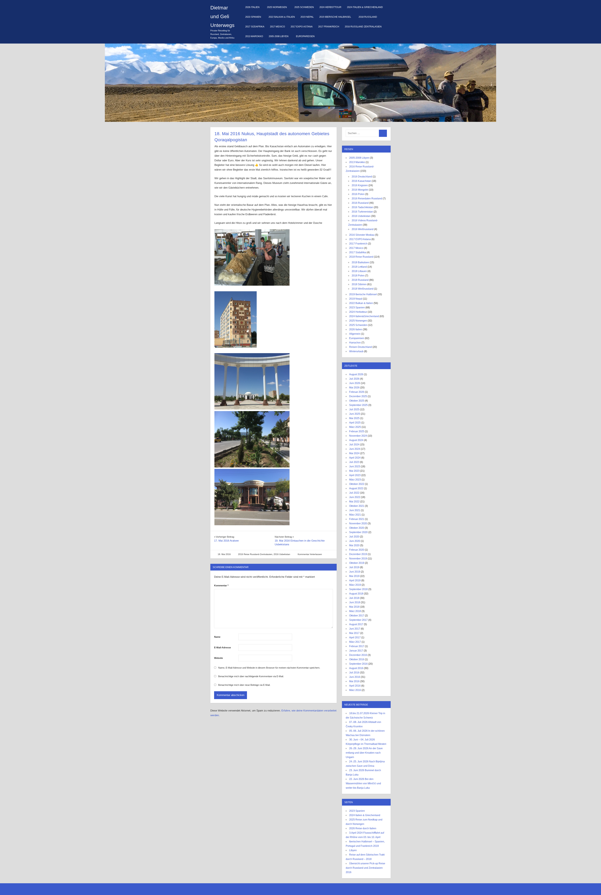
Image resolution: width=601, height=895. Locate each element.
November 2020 (358, 523)
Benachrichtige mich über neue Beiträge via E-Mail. (244, 685)
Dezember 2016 (358, 655)
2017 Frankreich (328, 26)
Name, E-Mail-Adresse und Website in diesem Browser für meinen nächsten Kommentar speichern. (269, 667)
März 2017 (355, 642)
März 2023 (355, 479)
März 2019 (355, 585)
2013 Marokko (254, 36)
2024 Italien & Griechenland (365, 7)
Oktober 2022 (356, 484)
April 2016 (355, 685)
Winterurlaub (356, 351)
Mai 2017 (354, 633)
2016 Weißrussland (362, 229)
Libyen (353, 850)
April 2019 (355, 580)
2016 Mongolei (360, 189)
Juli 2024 (354, 444)
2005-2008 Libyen (278, 36)
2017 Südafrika (254, 26)
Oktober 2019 (356, 563)
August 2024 (356, 440)
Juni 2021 (354, 510)
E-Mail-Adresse (222, 647)
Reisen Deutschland (360, 347)
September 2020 (358, 532)
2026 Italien (252, 7)
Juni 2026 (354, 383)
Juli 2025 (354, 409)
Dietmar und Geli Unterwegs (222, 16)
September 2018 (358, 589)
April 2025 (355, 422)
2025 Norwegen (277, 7)
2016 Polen (358, 194)
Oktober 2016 (356, 659)
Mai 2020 (354, 545)
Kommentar (221, 585)
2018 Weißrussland (362, 288)
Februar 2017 (356, 646)
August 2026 (356, 374)
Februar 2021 (356, 519)
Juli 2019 (354, 567)
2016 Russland (360, 203)
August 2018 (356, 593)
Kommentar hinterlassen (310, 554)
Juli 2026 (354, 378)
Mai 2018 (354, 606)
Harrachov (355, 342)
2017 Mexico (277, 26)
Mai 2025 (354, 418)
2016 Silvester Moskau (362, 234)
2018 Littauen (359, 271)
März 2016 (355, 690)
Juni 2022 (354, 497)
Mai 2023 (354, 471)
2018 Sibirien (359, 284)
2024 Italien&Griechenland (364, 316)
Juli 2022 (354, 492)
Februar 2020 (356, 549)
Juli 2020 (354, 536)
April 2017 (355, 637)
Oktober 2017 (356, 615)
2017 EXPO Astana (302, 26)
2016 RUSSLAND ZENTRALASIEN (363, 26)
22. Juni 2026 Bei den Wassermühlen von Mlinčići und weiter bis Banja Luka (363, 783)
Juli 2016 (354, 672)
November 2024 (358, 435)
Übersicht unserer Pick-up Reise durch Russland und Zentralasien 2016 (365, 868)
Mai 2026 (354, 387)
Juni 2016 (354, 677)
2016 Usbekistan (282, 554)
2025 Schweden (304, 7)
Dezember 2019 (358, 554)
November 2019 (358, 558)
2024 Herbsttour (330, 7)
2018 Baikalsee (360, 262)
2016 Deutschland (362, 176)
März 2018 (355, 611)
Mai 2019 (354, 576)
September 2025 (358, 405)
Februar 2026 (356, 392)
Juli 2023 (354, 462)
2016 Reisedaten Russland (367, 198)
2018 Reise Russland (361, 256)
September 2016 (358, 663)
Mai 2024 (354, 453)
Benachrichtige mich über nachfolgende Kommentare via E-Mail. (251, 676)
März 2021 (355, 514)
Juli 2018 (354, 598)
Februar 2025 (356, 431)
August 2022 (356, 488)
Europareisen (305, 36)
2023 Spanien (253, 17)
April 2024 (355, 457)
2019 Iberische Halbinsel (335, 17)
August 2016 (356, 668)
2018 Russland (368, 17)
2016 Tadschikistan (362, 207)
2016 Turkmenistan (362, 211)
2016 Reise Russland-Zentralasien (255, 554)
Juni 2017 (354, 628)
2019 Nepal (307, 17)
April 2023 (355, 475)
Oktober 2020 (356, 528)
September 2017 (358, 620)
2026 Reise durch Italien (362, 828)
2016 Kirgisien (360, 185)
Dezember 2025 (358, 396)
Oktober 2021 (356, 506)
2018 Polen (358, 275)
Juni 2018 (354, 602)
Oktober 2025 (356, 400)
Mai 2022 (354, 501)
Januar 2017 (356, 650)
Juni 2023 (354, 466)
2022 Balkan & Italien (282, 17)
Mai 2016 (354, 681)
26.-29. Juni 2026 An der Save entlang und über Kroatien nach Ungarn (364, 752)
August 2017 (356, 624)
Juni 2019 (354, 571)
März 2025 (355, 427)
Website (218, 658)
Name (217, 637)
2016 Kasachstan (361, 181)
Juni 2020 (354, 541)
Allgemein (354, 333)
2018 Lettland (359, 266)
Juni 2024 (354, 449)
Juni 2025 (354, 413)
